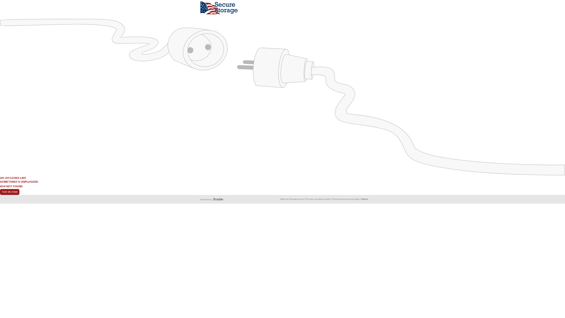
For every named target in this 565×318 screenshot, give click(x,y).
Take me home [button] (10, 192)
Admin (365, 199)
